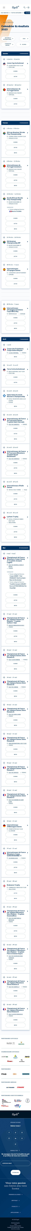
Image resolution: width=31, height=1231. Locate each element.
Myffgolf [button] (15, 1200)
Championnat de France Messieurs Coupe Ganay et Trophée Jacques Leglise (16, 560)
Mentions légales (15, 1222)
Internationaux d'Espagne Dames (13, 269)
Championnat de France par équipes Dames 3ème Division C (16, 768)
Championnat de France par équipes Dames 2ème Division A (16, 655)
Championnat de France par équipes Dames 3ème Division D (16, 795)
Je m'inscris (15, 1172)
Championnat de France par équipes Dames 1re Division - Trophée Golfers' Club (16, 620)
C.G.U (15, 1224)
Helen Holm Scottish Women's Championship (16, 395)
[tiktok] (15, 1132)
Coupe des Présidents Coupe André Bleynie (15, 349)
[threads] (22, 1138)
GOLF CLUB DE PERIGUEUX (16, 1014)
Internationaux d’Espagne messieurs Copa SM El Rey (15, 309)
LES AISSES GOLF (13, 858)
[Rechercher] (24, 7)
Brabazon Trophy (13, 885)
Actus (15, 76)
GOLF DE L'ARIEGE (13, 687)
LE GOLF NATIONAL (14, 352)
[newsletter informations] (19, 1151)
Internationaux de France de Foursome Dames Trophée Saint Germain (16, 420)
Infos (15, 152)
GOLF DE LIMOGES (13, 772)
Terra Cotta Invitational (16, 369)
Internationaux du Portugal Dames (13, 89)
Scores (15, 71)
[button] (4, 7)
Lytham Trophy (12, 517)
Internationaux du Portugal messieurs (14, 166)
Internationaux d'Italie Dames (15, 486)
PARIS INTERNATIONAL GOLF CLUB (17, 743)
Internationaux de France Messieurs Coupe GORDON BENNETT (16, 854)
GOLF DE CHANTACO (14, 424)
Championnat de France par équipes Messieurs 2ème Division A (16, 982)
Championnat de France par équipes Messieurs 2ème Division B (16, 1010)
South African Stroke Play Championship (15, 198)
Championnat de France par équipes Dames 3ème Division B (16, 739)
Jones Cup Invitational (15, 63)
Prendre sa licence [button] (15, 1194)
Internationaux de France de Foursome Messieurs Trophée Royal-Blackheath (16, 454)
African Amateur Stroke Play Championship (16, 133)
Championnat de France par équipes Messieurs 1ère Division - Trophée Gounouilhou (16, 913)
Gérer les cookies (15, 1228)
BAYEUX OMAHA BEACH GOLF (16, 625)
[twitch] (15, 1144)
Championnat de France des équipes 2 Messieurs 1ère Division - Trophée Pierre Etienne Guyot (16, 951)
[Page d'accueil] (15, 7)
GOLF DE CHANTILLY (14, 987)
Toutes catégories (16, 12)
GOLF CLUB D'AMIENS (14, 659)
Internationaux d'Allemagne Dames (14, 825)
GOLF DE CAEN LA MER (15, 714)
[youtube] (9, 1138)
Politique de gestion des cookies (15, 1227)
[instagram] (22, 1132)
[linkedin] (15, 1138)
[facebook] (9, 1132)
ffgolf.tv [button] (15, 1206)
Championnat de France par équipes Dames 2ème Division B (16, 682)
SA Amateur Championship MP (14, 242)
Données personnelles (15, 1225)
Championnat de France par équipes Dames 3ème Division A (16, 710)
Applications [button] (15, 1212)
